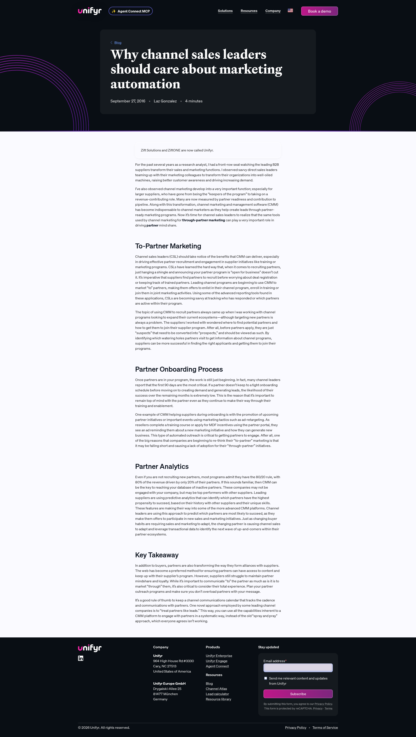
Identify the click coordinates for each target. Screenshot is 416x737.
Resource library (218, 699)
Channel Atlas (216, 688)
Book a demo (319, 11)
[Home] (90, 11)
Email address (275, 660)
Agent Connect (217, 666)
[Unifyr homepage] (90, 648)
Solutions (225, 10)
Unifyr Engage (217, 660)
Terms (328, 708)
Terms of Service (325, 727)
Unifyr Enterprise (219, 655)
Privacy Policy (323, 704)
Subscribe (298, 693)
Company (273, 10)
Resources (249, 10)
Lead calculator (217, 693)
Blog (117, 42)
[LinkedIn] (80, 658)
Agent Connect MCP (134, 11)
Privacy (318, 708)
